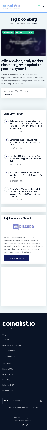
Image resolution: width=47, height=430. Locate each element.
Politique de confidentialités (29, 407)
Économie (9, 32)
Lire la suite (8, 95)
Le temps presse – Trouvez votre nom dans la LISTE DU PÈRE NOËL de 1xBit (25, 142)
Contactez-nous (8, 355)
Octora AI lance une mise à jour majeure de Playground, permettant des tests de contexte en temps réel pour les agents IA (26, 125)
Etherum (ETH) (7, 374)
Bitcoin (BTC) (7, 369)
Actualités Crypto (24, 32)
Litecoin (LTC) (7, 379)
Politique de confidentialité (13, 345)
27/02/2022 (8, 91)
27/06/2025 (14, 131)
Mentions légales (9, 350)
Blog (4, 334)
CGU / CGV (6, 339)
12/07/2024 (14, 181)
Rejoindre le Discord (17, 258)
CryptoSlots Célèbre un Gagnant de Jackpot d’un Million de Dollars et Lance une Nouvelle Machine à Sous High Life (25, 193)
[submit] (41, 401)
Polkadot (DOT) (8, 385)
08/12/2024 (14, 148)
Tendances (6, 363)
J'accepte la (24, 407)
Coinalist (8, 417)
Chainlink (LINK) (8, 390)
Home (11, 24)
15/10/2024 (14, 164)
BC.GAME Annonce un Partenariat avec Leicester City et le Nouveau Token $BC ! (26, 175)
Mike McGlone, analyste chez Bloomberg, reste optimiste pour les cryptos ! (22, 65)
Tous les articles (20, 23)
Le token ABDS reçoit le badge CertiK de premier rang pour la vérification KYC (26, 158)
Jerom (32, 417)
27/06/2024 (14, 199)
